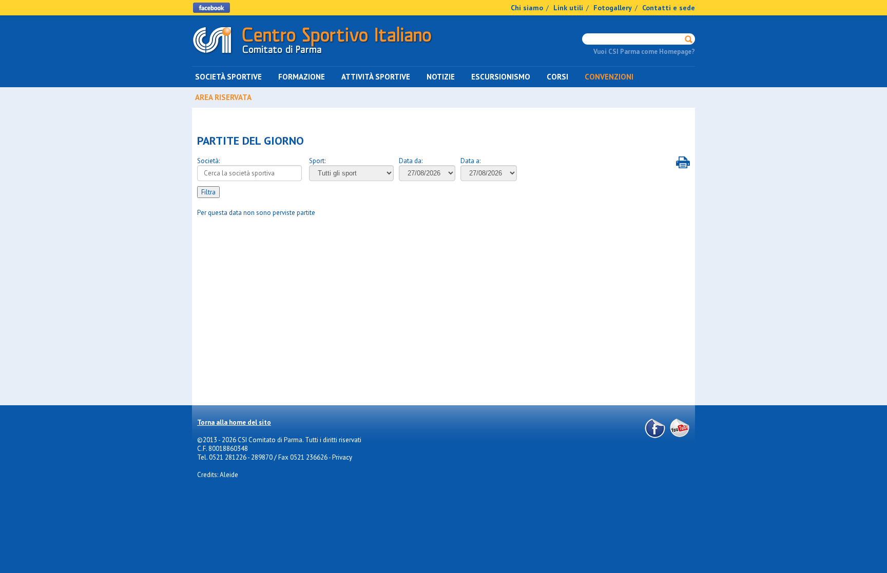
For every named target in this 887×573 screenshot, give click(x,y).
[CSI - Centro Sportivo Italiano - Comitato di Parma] (312, 55)
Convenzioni (609, 77)
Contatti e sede (668, 7)
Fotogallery (612, 7)
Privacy (342, 457)
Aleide (229, 474)
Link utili (568, 7)
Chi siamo (527, 7)
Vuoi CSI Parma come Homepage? (644, 51)
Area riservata (223, 97)
